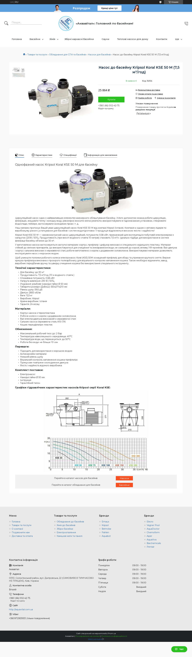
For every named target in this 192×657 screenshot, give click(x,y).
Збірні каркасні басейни (79, 39)
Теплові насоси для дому (132, 39)
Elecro (150, 521)
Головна (17, 39)
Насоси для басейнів (99, 54)
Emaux (105, 521)
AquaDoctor (153, 528)
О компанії (17, 528)
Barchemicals (154, 543)
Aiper (149, 536)
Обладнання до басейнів (70, 521)
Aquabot (106, 536)
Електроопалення (66, 532)
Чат (181, 649)
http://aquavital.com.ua (21, 609)
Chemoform (153, 532)
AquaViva (151, 539)
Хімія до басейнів (66, 525)
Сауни (105, 39)
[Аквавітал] (66, 23)
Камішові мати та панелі (69, 536)
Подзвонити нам (21, 532)
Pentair (150, 546)
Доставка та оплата (22, 536)
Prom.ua (112, 633)
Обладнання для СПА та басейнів (67, 54)
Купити (111, 99)
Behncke (106, 528)
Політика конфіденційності (114, 636)
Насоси (124, 478)
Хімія (52, 39)
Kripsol (105, 525)
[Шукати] (6, 23)
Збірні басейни (65, 528)
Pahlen (105, 532)
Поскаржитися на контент (87, 636)
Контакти (161, 39)
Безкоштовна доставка (149, 90)
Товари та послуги (37, 54)
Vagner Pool (153, 525)
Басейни (35, 39)
